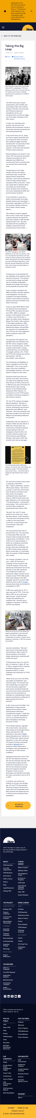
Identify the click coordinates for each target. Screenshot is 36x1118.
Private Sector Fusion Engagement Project (7, 1068)
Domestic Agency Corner (23, 1080)
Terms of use (22, 1108)
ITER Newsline (22, 912)
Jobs (4, 1024)
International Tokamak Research (22, 887)
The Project (8, 903)
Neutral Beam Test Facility (7, 922)
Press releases (22, 924)
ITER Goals (21, 883)
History (5, 882)
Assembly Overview (6, 929)
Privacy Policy (18, 1111)
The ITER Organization (7, 869)
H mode (25, 582)
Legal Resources (8, 888)
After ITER (21, 892)
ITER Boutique (7, 1036)
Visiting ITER (7, 891)
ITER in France (7, 879)
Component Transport (7, 983)
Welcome (21, 1025)
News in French (23, 918)
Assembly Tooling (6, 945)
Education (6, 1042)
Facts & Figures (23, 1028)
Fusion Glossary (23, 895)
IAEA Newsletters (8, 1093)
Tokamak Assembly (6, 934)
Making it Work (23, 870)
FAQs (5, 885)
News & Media (23, 903)
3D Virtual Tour (23, 944)
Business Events (23, 1074)
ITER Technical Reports (8, 1089)
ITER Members (7, 873)
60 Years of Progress (21, 879)
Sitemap (11, 1108)
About (5, 862)
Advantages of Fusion (22, 874)
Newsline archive (23, 915)
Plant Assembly (8, 938)
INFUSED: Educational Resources (7, 1047)
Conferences (7, 1076)
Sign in (20, 1097)
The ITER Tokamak (9, 972)
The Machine (8, 964)
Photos (20, 938)
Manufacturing (8, 980)
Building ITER (7, 909)
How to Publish (8, 1079)
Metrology (6, 949)
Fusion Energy (21, 863)
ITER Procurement (22, 1060)
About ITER (6, 1027)
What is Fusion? (23, 867)
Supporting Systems (6, 976)
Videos (20, 941)
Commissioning (8, 941)
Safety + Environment (7, 988)
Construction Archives (7, 917)
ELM (24, 734)
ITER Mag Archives (21, 931)
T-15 (26, 325)
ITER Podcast (22, 927)
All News (21, 909)
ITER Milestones (23, 1031)
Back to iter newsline (12, 36)
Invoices (20, 1077)
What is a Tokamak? (6, 968)
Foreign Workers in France (23, 1070)
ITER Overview (8, 865)
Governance (7, 876)
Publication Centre (21, 948)
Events (20, 921)
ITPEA (5, 1062)
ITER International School (7, 1083)
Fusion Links (7, 1073)
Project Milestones (6, 955)
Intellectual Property (21, 1065)
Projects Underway (6, 913)
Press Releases (23, 1034)
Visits (5, 1039)
